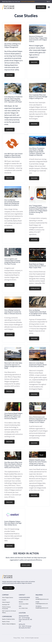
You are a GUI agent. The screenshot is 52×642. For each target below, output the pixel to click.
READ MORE (9, 75)
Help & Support (6, 602)
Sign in (48, 1)
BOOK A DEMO (41, 7)
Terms (22, 637)
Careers (4, 600)
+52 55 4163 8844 (23, 604)
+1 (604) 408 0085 (23, 599)
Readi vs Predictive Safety (8, 619)
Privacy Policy (16, 637)
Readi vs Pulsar (6, 621)
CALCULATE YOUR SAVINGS (28, 1)
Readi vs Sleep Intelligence (9, 624)
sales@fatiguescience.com (42, 599)
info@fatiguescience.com (42, 603)
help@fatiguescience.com (42, 608)
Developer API (5, 604)
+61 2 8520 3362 (23, 608)
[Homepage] (8, 7)
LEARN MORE (9, 129)
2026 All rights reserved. (32, 637)
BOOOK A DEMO (26, 565)
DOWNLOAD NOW (35, 288)
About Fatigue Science (7, 597)
